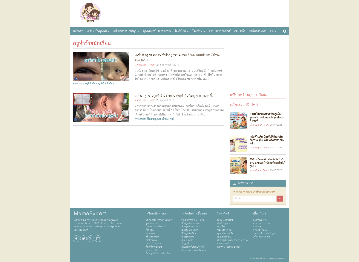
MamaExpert (90, 13)
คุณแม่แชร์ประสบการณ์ (157, 31)
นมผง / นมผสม (153, 243)
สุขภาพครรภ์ (151, 223)
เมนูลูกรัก (185, 243)
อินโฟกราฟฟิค (257, 31)
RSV (273, 31)
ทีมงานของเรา (260, 220)
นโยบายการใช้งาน (261, 223)
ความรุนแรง (79, 83)
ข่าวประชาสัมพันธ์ (220, 31)
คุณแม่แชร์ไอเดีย (225, 233)
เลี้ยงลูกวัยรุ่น (187, 236)
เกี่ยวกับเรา (260, 213)
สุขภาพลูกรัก (187, 240)
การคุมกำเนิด (151, 250)
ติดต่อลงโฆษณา (261, 230)
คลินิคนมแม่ (151, 240)
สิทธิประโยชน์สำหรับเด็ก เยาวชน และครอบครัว (232, 241)
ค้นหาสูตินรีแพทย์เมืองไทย (158, 253)
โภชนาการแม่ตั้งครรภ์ (155, 226)
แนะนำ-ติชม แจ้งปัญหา (264, 233)
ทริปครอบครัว (224, 230)
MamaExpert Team (145, 65)
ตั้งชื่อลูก (149, 230)
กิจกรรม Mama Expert (229, 247)
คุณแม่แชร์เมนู (224, 236)
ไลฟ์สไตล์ (180, 31)
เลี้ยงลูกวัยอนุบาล (189, 230)
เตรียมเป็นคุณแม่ (97, 31)
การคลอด (150, 233)
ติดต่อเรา (257, 226)
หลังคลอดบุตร (152, 236)
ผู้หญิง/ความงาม (225, 220)
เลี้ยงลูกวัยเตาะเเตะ (190, 226)
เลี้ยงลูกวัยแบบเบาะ (190, 223)
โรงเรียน (197, 31)
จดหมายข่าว (245, 183)
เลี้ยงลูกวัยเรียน (188, 233)
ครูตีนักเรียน (91, 83)
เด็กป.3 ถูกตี (168, 119)
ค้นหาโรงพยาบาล (153, 247)
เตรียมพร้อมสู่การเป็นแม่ (249, 95)
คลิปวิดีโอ (240, 31)
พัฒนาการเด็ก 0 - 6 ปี (192, 220)
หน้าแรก (78, 31)
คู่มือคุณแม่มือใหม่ (244, 104)
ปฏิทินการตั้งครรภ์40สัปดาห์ (159, 220)
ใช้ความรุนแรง (154, 119)
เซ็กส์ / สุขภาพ (224, 223)
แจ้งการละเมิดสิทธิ (262, 236)
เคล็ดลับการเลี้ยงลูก (124, 31)
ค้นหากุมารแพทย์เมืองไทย (193, 250)
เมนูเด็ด (221, 226)
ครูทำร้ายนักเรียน (106, 83)
